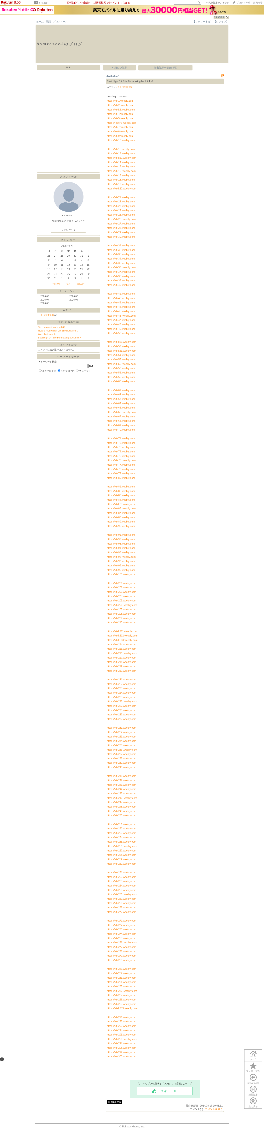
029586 (219, 17)
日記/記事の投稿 (68, 322)
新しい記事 (253, 1083)
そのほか (43, 2)
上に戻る (253, 1106)
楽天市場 (257, 2)
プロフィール (60, 21)
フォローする (253, 1071)
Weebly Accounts (47, 334)
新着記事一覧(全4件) (165, 67)
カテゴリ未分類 (46, 315)
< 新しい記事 (119, 67)
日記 (48, 21)
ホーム (40, 21)
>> (217, 2)
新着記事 (253, 1094)
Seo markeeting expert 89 (51, 327)
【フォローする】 (203, 21)
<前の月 (56, 284)
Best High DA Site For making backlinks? (59, 337)
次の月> (80, 284)
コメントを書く (214, 1109)
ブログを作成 (243, 2)
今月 (68, 284)
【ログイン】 (221, 21)
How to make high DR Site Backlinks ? (58, 330)
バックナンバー (68, 291)
